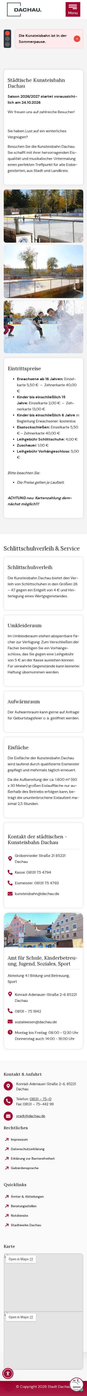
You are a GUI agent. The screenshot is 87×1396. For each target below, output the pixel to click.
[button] (73, 9)
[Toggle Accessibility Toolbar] (8, 1373)
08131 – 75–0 (40, 1099)
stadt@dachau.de (30, 1116)
